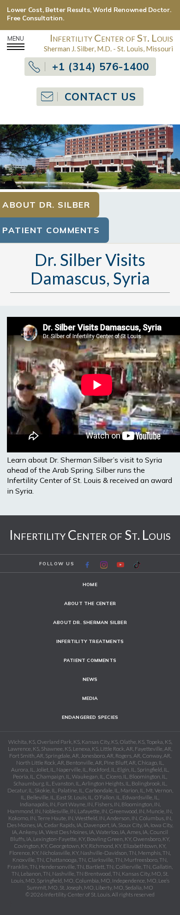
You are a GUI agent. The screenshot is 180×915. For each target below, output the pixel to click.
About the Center (90, 603)
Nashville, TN (68, 873)
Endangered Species (90, 717)
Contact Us (100, 96)
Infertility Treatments (90, 641)
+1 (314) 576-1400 (100, 66)
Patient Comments (90, 660)
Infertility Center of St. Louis (90, 535)
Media (90, 698)
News (90, 679)
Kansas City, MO (141, 873)
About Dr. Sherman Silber (90, 622)
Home (90, 584)
